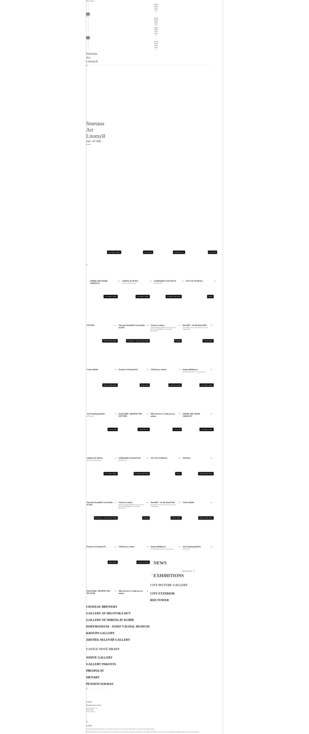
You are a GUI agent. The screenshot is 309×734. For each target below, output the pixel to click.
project (156, 8)
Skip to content (90, 1)
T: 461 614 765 (90, 714)
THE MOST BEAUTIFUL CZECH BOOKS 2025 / (191, 589)
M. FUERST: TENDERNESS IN (95, 653)
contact (156, 10)
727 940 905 (89, 717)
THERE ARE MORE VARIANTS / (160, 589)
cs (156, 12)
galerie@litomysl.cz (93, 720)
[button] (154, 15)
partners (156, 6)
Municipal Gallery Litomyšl (95, 722)
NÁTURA (107, 653)
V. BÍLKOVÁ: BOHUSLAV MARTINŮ (122, 653)
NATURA (173, 589)
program (156, 4)
